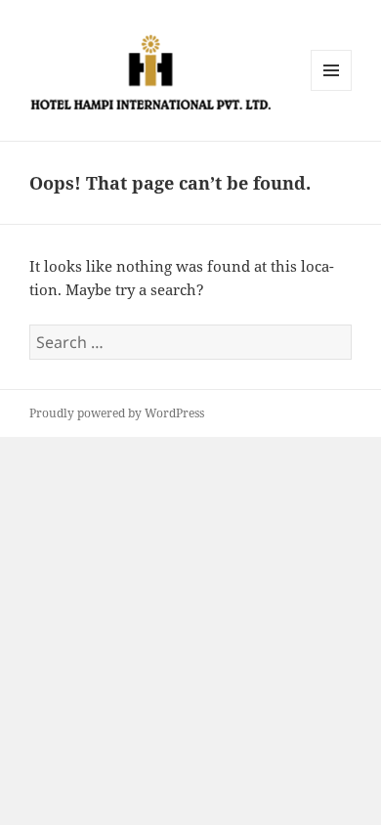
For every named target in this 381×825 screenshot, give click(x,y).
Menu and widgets (332, 90)
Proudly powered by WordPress (116, 413)
